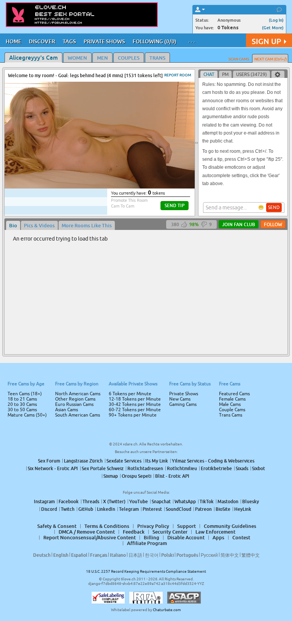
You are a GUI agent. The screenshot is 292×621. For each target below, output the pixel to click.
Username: (89, 284)
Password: (89, 300)
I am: (95, 313)
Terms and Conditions (170, 330)
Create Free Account (146, 363)
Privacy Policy (162, 340)
